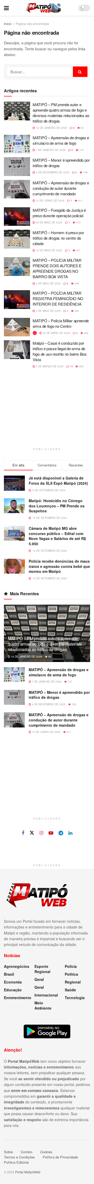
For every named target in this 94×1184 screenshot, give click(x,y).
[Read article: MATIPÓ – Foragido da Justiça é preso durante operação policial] (17, 216)
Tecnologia (75, 997)
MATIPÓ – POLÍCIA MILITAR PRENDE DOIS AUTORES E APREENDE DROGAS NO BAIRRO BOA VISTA (57, 268)
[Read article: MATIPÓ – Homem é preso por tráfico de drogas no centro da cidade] (17, 239)
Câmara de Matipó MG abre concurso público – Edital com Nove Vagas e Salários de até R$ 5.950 (57, 536)
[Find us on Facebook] (23, 833)
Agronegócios (16, 966)
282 (86, 333)
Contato (26, 1151)
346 (76, 283)
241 (78, 250)
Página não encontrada (32, 23)
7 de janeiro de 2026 (50, 150)
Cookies (46, 1151)
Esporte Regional (42, 969)
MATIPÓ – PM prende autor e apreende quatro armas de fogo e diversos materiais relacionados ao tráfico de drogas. (61, 113)
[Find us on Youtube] (51, 833)
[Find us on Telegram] (60, 833)
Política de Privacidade (60, 1157)
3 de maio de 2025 (48, 283)
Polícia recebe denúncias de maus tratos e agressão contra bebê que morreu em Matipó (59, 566)
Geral (39, 979)
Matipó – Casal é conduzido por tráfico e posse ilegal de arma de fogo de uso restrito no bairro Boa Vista (59, 351)
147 (81, 150)
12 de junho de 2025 (49, 200)
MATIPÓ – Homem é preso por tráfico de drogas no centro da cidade (58, 238)
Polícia (71, 966)
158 (85, 172)
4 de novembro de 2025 (52, 172)
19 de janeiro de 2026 (51, 128)
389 (81, 366)
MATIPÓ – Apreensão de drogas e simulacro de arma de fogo (61, 140)
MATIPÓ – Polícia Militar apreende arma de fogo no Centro (61, 323)
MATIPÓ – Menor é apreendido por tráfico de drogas (59, 695)
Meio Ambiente (42, 1005)
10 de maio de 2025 (48, 250)
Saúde (70, 989)
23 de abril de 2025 (56, 333)
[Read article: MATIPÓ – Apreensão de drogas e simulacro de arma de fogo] (17, 144)
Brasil (9, 974)
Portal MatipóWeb (27, 1172)
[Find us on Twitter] (32, 833)
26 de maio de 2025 (48, 222)
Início (7, 23)
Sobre (8, 1151)
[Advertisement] (47, 411)
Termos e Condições (19, 1157)
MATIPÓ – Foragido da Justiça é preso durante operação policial (59, 212)
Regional (73, 982)
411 (80, 200)
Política (71, 974)
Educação (13, 989)
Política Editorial (16, 1162)
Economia (13, 982)
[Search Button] (80, 71)
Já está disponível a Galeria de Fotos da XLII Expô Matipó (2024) (58, 480)
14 (71, 366)
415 (78, 222)
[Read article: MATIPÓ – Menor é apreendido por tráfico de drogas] (17, 166)
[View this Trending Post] (35, 333)
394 (76, 311)
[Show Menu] (6, 8)
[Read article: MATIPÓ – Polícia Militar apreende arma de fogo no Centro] (17, 327)
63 (82, 128)
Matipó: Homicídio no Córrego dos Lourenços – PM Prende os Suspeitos (57, 505)
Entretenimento (17, 997)
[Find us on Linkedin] (70, 833)
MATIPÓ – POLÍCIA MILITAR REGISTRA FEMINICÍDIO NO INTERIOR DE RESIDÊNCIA (58, 298)
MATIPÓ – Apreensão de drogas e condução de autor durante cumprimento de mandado (61, 188)
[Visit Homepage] (43, 8)
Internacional (46, 995)
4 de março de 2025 (49, 366)
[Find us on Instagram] (41, 833)
